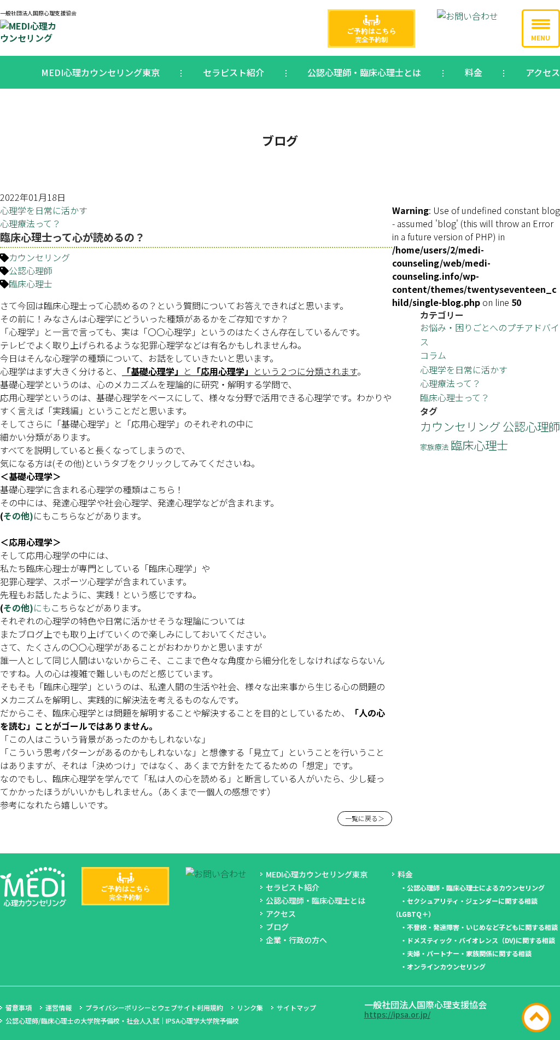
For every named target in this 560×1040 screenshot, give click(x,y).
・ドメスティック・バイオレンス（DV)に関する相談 (477, 940)
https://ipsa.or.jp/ (397, 1014)
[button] (541, 28)
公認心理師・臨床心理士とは (364, 72)
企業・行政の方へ (296, 939)
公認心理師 (30, 270)
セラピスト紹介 (233, 72)
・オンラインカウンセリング (443, 966)
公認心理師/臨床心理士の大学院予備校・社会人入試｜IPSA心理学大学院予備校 (122, 1020)
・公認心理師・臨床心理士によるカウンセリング (472, 887)
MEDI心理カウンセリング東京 (100, 72)
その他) (18, 515)
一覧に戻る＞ (364, 818)
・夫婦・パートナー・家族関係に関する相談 (466, 953)
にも (42, 607)
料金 (473, 72)
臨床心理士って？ (454, 397)
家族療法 (434, 447)
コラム (433, 355)
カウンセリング (39, 257)
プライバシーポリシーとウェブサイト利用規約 (154, 1007)
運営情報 (58, 1007)
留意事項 (18, 1007)
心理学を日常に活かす (44, 210)
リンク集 (250, 1007)
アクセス (543, 72)
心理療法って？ (30, 223)
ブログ (277, 926)
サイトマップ (296, 1007)
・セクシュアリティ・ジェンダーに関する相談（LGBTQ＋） (465, 907)
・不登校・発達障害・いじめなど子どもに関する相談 (479, 927)
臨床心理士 (30, 283)
